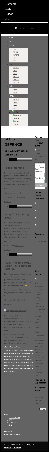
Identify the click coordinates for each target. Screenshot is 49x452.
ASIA (14, 58)
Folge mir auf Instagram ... (13, 434)
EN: (10, 112)
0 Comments (21, 197)
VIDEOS (15, 102)
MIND (15, 92)
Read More (7, 202)
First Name (39, 178)
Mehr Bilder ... (39, 398)
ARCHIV (8, 9)
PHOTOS (16, 99)
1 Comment (20, 300)
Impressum (8, 448)
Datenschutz (17, 448)
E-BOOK (15, 108)
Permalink (13, 159)
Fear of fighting (14, 167)
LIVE (10, 86)
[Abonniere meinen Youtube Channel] (37, 219)
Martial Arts (16, 327)
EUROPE (16, 55)
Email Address (38, 170)
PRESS (15, 105)
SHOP (7, 19)
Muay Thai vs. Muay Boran (16, 216)
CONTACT (9, 14)
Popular (42, 409)
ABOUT (11, 42)
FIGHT (11, 64)
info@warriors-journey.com (16, 343)
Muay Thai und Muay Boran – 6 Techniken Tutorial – (17, 266)
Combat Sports (25, 353)
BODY (15, 90)
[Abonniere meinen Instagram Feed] (37, 226)
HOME (11, 38)
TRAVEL (12, 46)
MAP (14, 61)
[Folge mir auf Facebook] (37, 205)
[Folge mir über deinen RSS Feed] (37, 212)
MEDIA (11, 96)
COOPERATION (10, 4)
